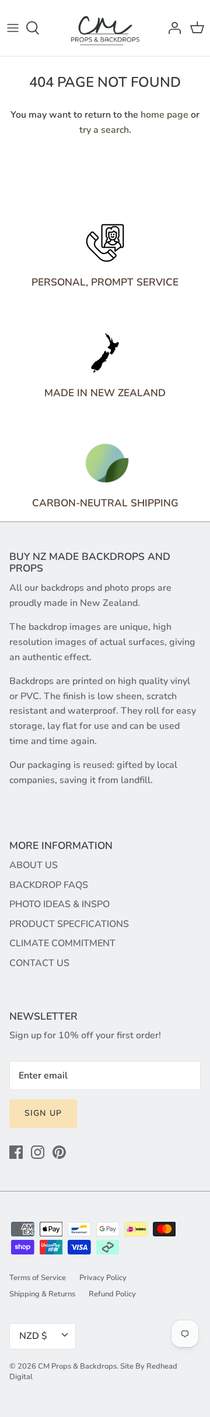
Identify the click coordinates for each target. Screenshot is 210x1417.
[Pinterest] (59, 1152)
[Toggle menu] (13, 28)
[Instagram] (37, 1152)
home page (164, 114)
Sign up (43, 1113)
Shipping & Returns (42, 1294)
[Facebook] (16, 1152)
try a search (104, 130)
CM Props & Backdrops (77, 1366)
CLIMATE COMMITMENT (62, 943)
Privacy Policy (103, 1278)
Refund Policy (112, 1294)
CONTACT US (39, 963)
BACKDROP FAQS (48, 885)
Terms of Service (37, 1278)
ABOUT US (33, 865)
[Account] (171, 28)
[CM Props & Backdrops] (105, 28)
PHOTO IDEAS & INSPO (59, 904)
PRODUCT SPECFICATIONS (69, 924)
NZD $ (33, 1336)
